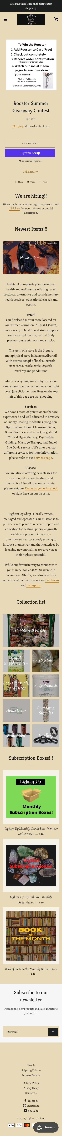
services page (43, 458)
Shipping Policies (31, 1070)
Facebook (32, 1101)
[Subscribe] (53, 1032)
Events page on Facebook (41, 488)
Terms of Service (31, 1075)
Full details (29, 172)
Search (31, 1065)
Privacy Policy (31, 1088)
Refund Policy (31, 1083)
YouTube (33, 1111)
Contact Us (31, 1093)
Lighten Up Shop (35, 1118)
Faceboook (52, 580)
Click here (14, 208)
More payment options (30, 161)
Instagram (33, 585)
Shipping (18, 126)
